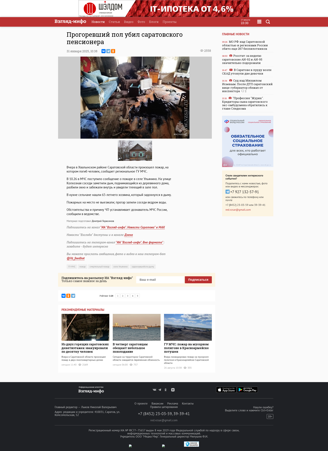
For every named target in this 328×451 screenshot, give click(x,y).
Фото (141, 22)
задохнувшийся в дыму (143, 266)
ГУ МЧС (71, 266)
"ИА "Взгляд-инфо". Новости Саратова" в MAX (132, 227)
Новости (98, 22)
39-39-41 (259, 205)
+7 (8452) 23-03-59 (237, 205)
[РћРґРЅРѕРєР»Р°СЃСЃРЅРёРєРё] (113, 51)
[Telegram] (108, 51)
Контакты (188, 403)
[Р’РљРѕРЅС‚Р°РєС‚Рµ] (103, 51)
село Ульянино (120, 266)
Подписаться (198, 279)
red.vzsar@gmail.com (238, 209)
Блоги (154, 22)
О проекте (141, 403)
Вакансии (157, 403)
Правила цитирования (164, 407)
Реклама (172, 403)
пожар (82, 266)
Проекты (169, 22)
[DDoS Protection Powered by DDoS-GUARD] (191, 446)
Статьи (114, 22)
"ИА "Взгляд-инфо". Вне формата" (139, 242)
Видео (128, 22)
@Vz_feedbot (76, 258)
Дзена (128, 235)
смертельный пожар (99, 266)
